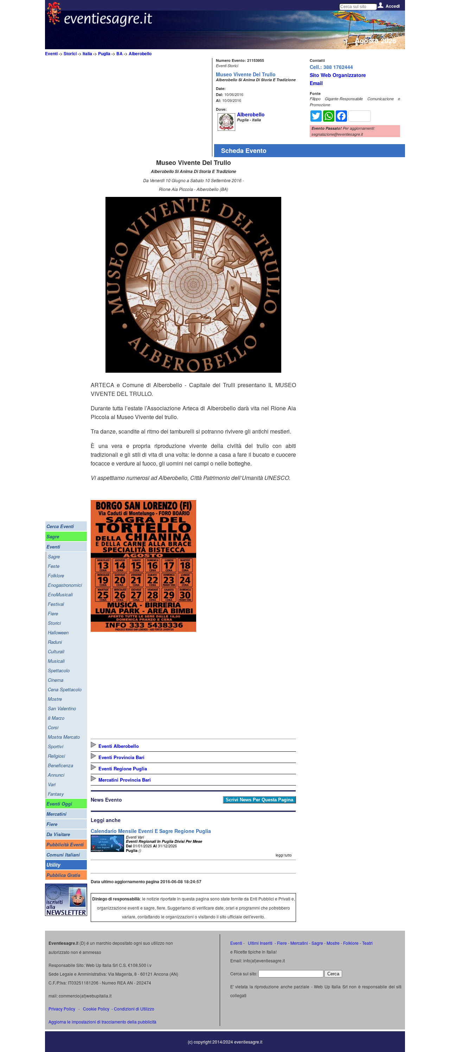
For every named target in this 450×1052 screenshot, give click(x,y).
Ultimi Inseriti (259, 943)
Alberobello (140, 53)
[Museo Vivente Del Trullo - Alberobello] (193, 370)
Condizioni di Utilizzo (134, 1009)
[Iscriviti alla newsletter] (66, 914)
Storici (70, 53)
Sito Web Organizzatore (338, 74)
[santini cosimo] (143, 630)
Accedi (393, 6)
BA (119, 53)
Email (316, 82)
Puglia (104, 53)
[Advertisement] (150, 107)
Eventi (51, 53)
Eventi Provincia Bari (121, 757)
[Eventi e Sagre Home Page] (54, 23)
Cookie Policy (96, 1009)
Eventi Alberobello (118, 746)
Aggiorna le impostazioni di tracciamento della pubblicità (102, 1022)
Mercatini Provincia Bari (124, 779)
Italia (87, 53)
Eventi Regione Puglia (122, 768)
